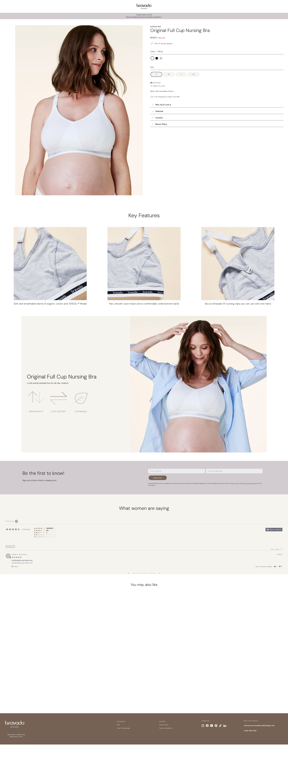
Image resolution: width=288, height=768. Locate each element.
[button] (274, 529)
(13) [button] (44, 532)
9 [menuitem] (154, 573)
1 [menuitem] (133, 573)
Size (152, 67)
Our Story (162, 721)
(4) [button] (44, 534)
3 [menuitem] (138, 573)
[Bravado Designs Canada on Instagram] (202, 725)
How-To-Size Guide (123, 728)
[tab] (10, 546)
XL (194, 74)
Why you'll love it (163, 104)
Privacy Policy (164, 725)
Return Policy (161, 124)
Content (159, 117)
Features (159, 111)
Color (156, 51)
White (152, 58)
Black (156, 58)
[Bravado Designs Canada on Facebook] (207, 725)
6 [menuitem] (146, 573)
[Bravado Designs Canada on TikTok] (220, 725)
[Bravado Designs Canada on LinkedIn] (224, 725)
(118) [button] (44, 528)
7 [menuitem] (149, 573)
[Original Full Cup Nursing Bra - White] (34, 696)
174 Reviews (44, 685)
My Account (121, 721)
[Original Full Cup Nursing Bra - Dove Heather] (42, 696)
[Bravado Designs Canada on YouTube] (211, 725)
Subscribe (157, 478)
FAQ (118, 725)
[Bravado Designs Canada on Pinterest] (216, 725)
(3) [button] (44, 536)
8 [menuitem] (151, 573)
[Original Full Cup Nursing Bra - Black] (38, 696)
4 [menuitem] (141, 573)
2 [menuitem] (136, 573)
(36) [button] (44, 530)
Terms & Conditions (165, 728)
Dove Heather (161, 58)
